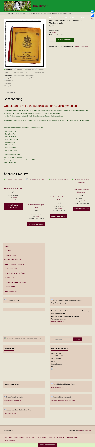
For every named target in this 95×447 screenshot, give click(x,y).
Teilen (92, 19)
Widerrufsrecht (41, 437)
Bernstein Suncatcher (57, 387)
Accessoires (9, 287)
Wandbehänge (10, 291)
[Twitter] (92, 11)
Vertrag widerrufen (9, 440)
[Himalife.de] (17, 6)
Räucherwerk (10, 269)
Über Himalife (8, 437)
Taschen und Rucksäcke (14, 273)
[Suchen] (89, 17)
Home (6, 246)
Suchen (78, 339)
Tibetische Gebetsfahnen (17, 13)
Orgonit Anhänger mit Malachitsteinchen (63, 400)
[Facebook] (92, 15)
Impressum (60, 437)
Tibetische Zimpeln (12, 260)
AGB (34, 437)
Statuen (8, 251)
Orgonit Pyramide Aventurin (12, 400)
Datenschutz (51, 437)
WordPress (88, 430)
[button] (42, 22)
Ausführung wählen (13, 206)
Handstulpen (10, 278)
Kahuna (80, 430)
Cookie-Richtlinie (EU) (72, 437)
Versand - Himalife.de (57, 321)
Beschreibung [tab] (11, 92)
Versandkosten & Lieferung (22, 437)
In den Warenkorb (65, 39)
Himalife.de (40, 6)
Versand (54, 32)
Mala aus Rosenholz (10, 413)
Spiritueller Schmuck (14, 264)
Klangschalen (10, 255)
